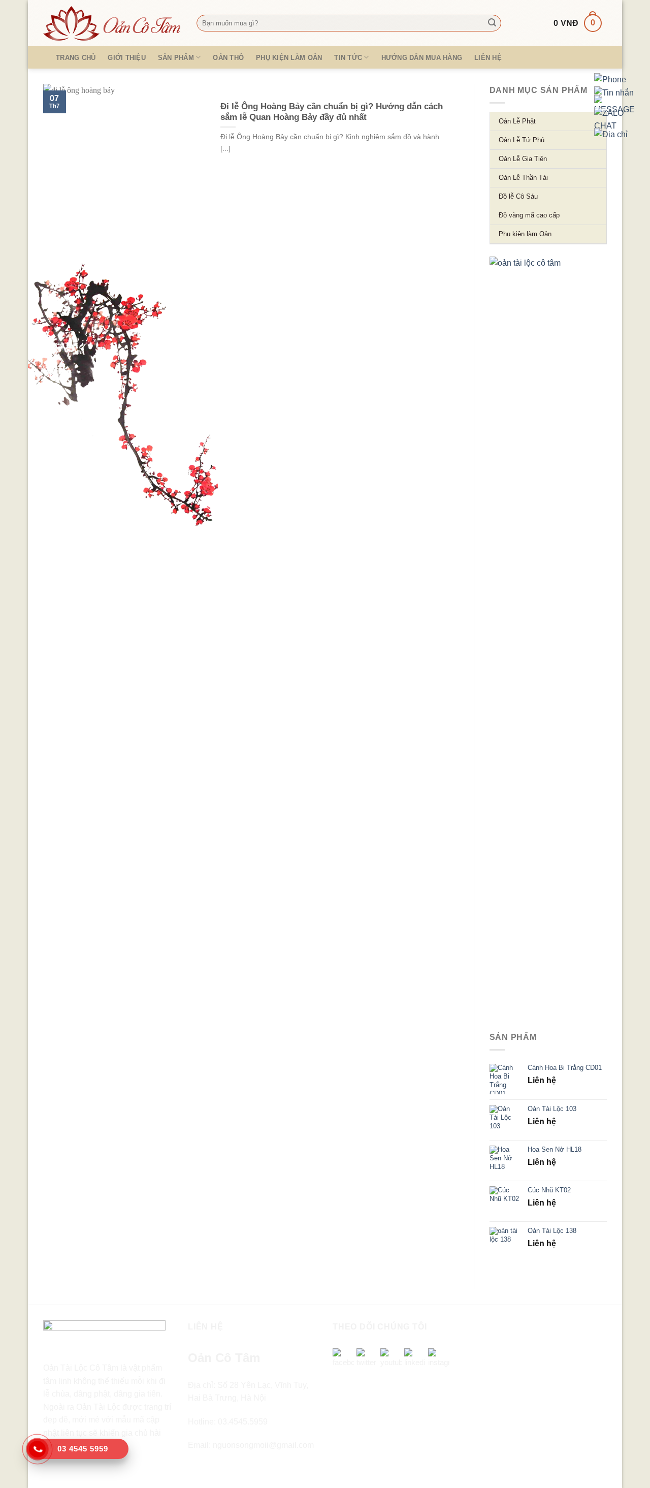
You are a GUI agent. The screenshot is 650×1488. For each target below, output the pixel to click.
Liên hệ (488, 57)
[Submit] (492, 23)
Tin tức (348, 57)
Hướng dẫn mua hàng (422, 57)
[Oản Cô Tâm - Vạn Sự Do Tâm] (112, 23)
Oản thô (228, 57)
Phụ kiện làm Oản (289, 57)
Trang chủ (75, 57)
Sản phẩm (176, 57)
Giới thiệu (127, 57)
